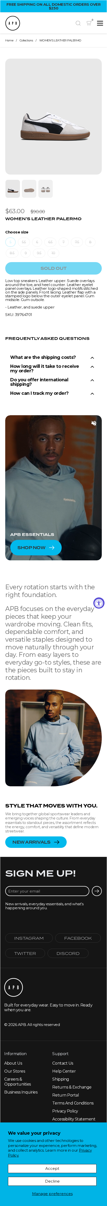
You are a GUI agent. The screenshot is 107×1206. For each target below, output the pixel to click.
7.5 (77, 242)
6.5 (50, 242)
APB (22, 1024)
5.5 (24, 242)
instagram (29, 938)
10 (53, 253)
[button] (78, 23)
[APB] (38, 23)
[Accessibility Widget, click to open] (99, 603)
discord (68, 953)
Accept (52, 1168)
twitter (25, 953)
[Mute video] (94, 423)
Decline (52, 1181)
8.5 (12, 253)
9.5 (39, 253)
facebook (78, 938)
